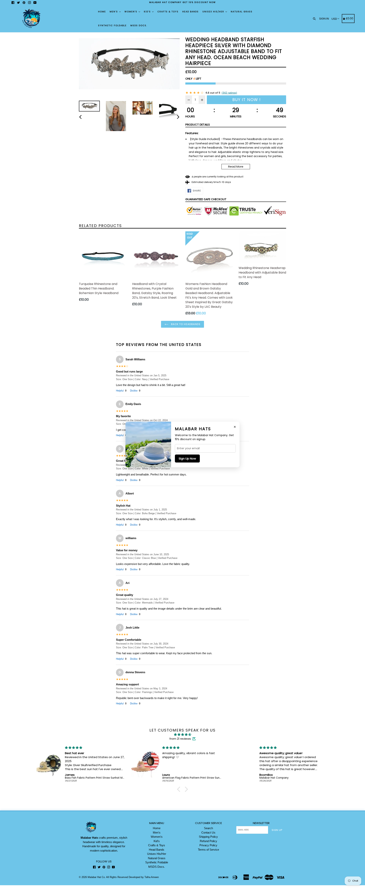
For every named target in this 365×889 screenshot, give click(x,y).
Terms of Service (208, 849)
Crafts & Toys (168, 11)
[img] (182, 734)
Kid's (148, 11)
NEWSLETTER (261, 823)
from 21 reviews (180, 739)
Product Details (197, 125)
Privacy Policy (208, 845)
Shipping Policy (208, 836)
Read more (235, 166)
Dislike (135, 390)
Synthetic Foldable (112, 25)
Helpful (121, 390)
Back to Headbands (185, 324)
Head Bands (190, 11)
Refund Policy (208, 841)
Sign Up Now (187, 458)
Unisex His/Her (213, 11)
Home (102, 11)
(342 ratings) (229, 92)
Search (208, 828)
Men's (114, 11)
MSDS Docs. (138, 25)
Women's (131, 11)
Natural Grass (241, 11)
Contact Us (208, 832)
